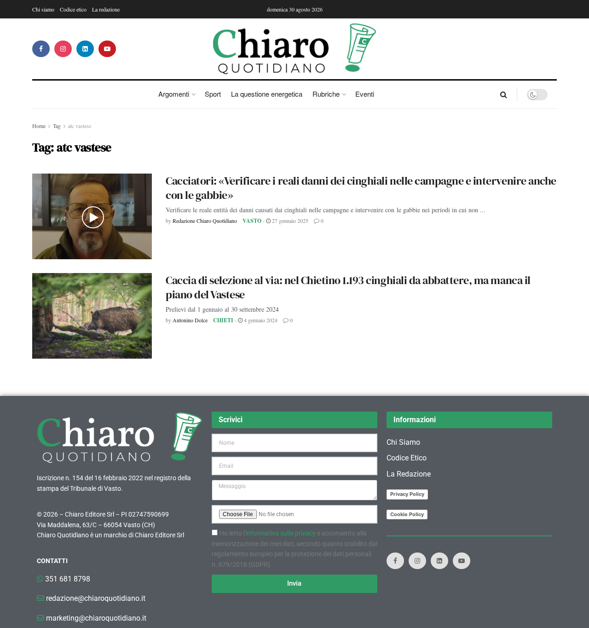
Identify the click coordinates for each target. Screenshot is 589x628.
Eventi (364, 94)
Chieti (223, 320)
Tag (57, 125)
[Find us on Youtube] (107, 49)
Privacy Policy (407, 494)
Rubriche (326, 94)
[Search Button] (503, 94)
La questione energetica (266, 94)
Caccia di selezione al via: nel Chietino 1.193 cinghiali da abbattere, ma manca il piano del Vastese (348, 287)
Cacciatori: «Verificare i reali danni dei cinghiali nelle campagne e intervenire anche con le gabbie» (361, 188)
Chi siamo (43, 9)
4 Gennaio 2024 (260, 320)
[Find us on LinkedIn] (85, 49)
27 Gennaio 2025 (289, 220)
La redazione (106, 9)
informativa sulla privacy (281, 533)
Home (39, 125)
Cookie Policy (407, 514)
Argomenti (173, 94)
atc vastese (79, 125)
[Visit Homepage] (294, 48)
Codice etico (73, 9)
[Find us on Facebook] (41, 49)
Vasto (252, 221)
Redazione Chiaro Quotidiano (205, 220)
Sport (213, 94)
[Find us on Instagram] (63, 49)
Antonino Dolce (190, 320)
